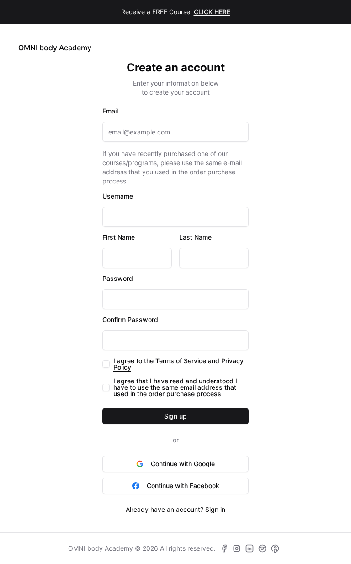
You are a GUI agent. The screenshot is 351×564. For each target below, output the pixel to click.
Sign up (175, 416)
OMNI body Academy (54, 47)
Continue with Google (183, 463)
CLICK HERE (212, 12)
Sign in (215, 509)
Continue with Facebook (183, 485)
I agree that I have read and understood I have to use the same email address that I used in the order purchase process (176, 387)
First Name (118, 237)
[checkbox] (106, 364)
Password (117, 278)
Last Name (195, 237)
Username (117, 196)
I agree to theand (178, 364)
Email (110, 111)
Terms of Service (180, 361)
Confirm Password (130, 320)
